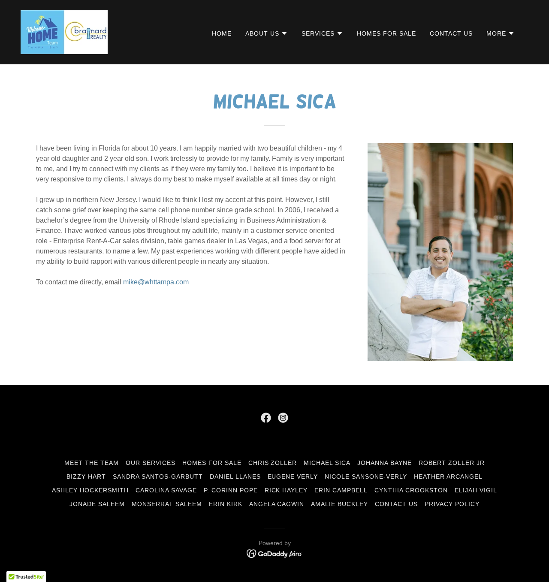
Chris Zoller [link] (272, 462)
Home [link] (222, 33)
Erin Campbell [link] (341, 490)
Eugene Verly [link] (293, 476)
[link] (64, 31)
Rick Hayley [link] (286, 490)
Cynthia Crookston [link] (411, 490)
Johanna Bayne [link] (384, 462)
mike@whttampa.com (156, 282)
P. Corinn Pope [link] (231, 490)
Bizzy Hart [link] (86, 476)
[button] (266, 33)
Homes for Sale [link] (386, 33)
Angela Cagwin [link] (277, 504)
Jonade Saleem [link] (97, 504)
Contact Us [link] (451, 33)
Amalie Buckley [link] (339, 504)
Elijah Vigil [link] (476, 490)
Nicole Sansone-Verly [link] (366, 476)
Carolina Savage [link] (166, 490)
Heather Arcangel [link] (448, 476)
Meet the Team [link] (91, 462)
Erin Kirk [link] (225, 504)
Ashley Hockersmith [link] (90, 490)
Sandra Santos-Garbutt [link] (158, 476)
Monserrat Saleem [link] (167, 504)
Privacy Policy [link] (452, 504)
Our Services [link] (150, 462)
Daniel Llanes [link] (235, 476)
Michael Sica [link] (327, 462)
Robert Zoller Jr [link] (452, 462)
